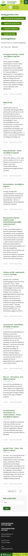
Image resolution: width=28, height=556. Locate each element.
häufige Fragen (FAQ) (9, 34)
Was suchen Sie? (9, 498)
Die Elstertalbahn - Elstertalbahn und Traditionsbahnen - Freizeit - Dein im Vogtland (12, 414)
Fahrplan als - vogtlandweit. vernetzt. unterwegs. (14, 273)
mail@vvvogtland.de (7, 549)
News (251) (7, 47)
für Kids (7, 102)
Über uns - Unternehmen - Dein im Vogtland (13, 378)
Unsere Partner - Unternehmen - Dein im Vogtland (13, 326)
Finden (7, 508)
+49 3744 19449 (5, 542)
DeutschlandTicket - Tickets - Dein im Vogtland (12, 152)
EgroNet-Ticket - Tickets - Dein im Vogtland (13, 449)
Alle (2, 47)
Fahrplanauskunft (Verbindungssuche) (14, 18)
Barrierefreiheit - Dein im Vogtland (13, 185)
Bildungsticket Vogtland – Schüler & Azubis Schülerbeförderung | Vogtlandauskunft (12, 221)
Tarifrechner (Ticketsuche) (11, 28)
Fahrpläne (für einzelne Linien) (12, 23)
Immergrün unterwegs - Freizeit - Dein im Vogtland (13, 55)
